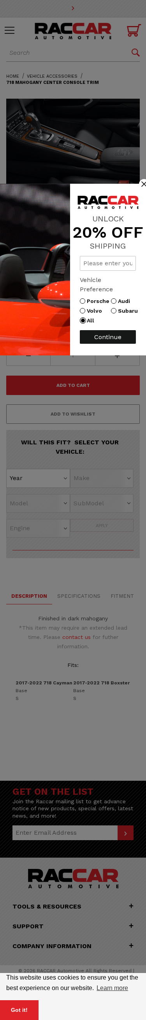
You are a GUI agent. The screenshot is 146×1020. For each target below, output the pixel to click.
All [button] (92, 320)
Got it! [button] (19, 1010)
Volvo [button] (96, 311)
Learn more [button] (112, 988)
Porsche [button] (100, 301)
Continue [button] (107, 337)
